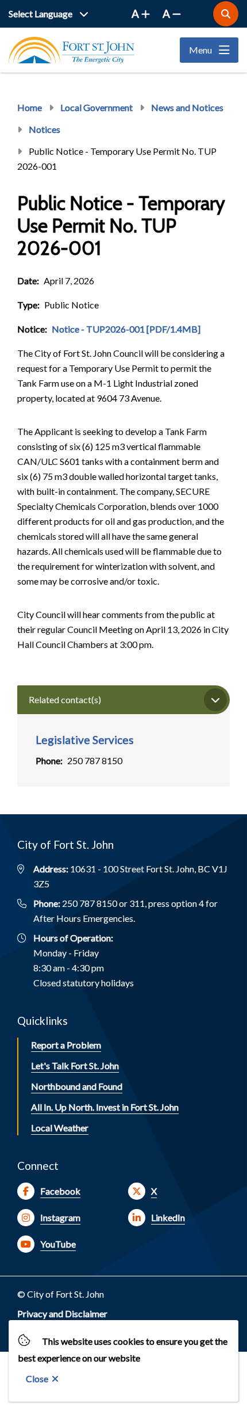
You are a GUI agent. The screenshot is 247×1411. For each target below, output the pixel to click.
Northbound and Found (76, 1086)
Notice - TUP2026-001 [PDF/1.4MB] (126, 328)
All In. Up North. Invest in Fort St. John (105, 1106)
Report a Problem (66, 1044)
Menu (200, 49)
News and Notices (187, 107)
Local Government (96, 107)
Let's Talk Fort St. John (75, 1065)
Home (29, 107)
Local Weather (59, 1127)
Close (37, 1378)
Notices (44, 129)
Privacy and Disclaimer (62, 1313)
